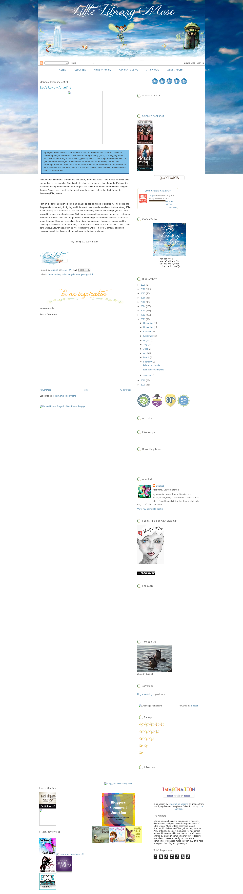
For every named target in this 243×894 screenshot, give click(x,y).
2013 (143, 310)
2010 (143, 380)
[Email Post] (75, 270)
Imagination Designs (178, 804)
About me (80, 69)
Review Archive (128, 69)
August (147, 340)
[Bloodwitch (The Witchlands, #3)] (145, 143)
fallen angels (68, 274)
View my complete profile (150, 509)
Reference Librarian (151, 365)
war (78, 274)
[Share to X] (85, 270)
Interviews (152, 69)
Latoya (151, 195)
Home (62, 69)
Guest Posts (174, 69)
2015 (143, 302)
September (148, 336)
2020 (143, 285)
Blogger (194, 705)
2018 (143, 289)
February (147, 362)
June (146, 349)
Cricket (160, 486)
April (145, 353)
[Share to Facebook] (88, 270)
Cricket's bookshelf (153, 115)
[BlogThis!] (82, 270)
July (145, 344)
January (147, 375)
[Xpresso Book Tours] (47, 871)
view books (173, 207)
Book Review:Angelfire (153, 369)
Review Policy (102, 69)
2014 (143, 306)
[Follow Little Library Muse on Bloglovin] (150, 563)
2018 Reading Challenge (158, 190)
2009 (143, 384)
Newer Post (45, 390)
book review (54, 274)
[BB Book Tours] (64, 871)
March (146, 357)
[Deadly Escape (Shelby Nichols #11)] (145, 170)
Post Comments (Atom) (64, 396)
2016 (143, 298)
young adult (87, 274)
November (148, 327)
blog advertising (144, 694)
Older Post (125, 390)
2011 (143, 319)
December (148, 323)
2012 (143, 315)
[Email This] (79, 270)
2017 (143, 293)
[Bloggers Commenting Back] (118, 783)
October (147, 331)
